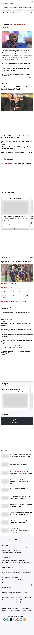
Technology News (14, 597)
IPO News (25, 592)
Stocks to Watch (21, 12)
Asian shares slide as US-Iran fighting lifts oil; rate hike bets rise (21, 505)
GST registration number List (25, 608)
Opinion (30, 7)
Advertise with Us (17, 610)
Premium (6, 7)
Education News (5, 599)
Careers (3, 613)
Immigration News (14, 595)
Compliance (4, 610)
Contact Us (11, 610)
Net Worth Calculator (27, 572)
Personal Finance (5, 597)
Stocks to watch (14, 560)
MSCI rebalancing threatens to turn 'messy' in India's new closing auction (20, 489)
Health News (17, 599)
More (30, 77)
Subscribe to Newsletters (17, 585)
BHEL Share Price (18, 552)
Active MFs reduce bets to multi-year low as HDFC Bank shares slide (21, 521)
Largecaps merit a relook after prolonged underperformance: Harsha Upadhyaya (20, 530)
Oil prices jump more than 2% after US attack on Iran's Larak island (20, 497)
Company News (12, 592)
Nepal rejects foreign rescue (7, 567)
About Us (11, 605)
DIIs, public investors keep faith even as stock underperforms (20, 463)
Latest (10, 7)
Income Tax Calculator (6, 572)
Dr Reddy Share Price (6, 555)
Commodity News (5, 595)
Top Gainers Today (25, 562)
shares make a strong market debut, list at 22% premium (21, 472)
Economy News (24, 599)
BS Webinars (6, 414)
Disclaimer (4, 608)
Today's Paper (5, 605)
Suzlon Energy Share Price (7, 547)
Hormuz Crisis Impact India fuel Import (15, 565)
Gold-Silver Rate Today (6, 562)
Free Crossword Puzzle (6, 587)
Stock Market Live (11, 12)
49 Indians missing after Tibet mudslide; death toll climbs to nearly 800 (15, 421)
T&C (16, 605)
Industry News (28, 597)
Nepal (15, 419)
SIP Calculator (13, 575)
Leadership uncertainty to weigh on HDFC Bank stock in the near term (21, 481)
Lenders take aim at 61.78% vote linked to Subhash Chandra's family (16, 88)
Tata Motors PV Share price (7, 552)
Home (2, 7)
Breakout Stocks (22, 560)
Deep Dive (4, 565)
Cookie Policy (28, 605)
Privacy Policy (21, 605)
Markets (20, 7)
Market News (18, 592)
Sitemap (24, 610)
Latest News (5, 257)
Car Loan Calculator (6, 577)
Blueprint (25, 7)
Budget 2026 (17, 602)
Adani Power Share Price (7, 550)
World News (21, 597)
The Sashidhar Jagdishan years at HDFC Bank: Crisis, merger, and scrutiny (17, 52)
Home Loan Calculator (16, 577)
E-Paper (15, 7)
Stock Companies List (6, 585)
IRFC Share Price (17, 550)
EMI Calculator (5, 575)
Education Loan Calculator (7, 579)
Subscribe (29, 610)
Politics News (10, 602)
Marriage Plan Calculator (19, 579)
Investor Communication (13, 608)
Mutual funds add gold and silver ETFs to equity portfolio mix (21, 513)
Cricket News (22, 595)
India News (4, 602)
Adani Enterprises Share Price (20, 547)
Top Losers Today (16, 562)
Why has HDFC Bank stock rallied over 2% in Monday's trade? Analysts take (20, 455)
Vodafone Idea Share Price (17, 555)
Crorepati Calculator (17, 572)
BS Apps (8, 613)
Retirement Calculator (21, 575)
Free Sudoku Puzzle (27, 585)
